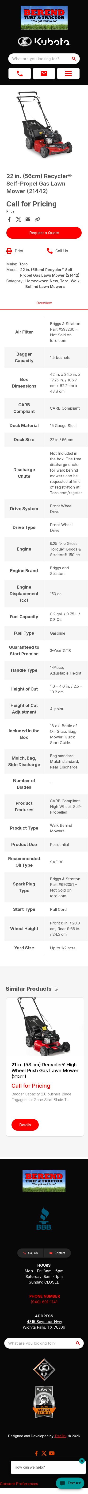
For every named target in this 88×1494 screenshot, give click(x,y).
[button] (19, 73)
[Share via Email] (28, 219)
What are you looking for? (35, 58)
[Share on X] (18, 219)
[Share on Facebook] (9, 219)
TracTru (60, 1436)
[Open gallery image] (44, 125)
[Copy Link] (37, 219)
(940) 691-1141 (44, 1302)
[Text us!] (70, 1484)
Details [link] (25, 1124)
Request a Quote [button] (44, 232)
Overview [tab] (44, 303)
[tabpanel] (44, 125)
